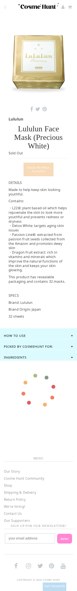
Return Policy (15, 499)
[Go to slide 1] (38, 97)
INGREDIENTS (15, 357)
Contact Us (13, 513)
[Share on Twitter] (37, 109)
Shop (8, 485)
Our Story (12, 471)
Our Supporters (17, 520)
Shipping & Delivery (20, 492)
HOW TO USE (15, 335)
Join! (64, 538)
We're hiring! (14, 506)
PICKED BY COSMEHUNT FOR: (28, 346)
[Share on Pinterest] (44, 109)
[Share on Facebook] (31, 109)
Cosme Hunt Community (24, 478)
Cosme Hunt (51, 579)
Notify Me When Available (39, 169)
